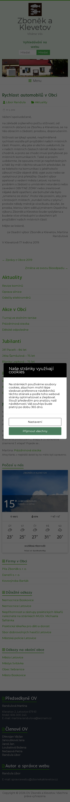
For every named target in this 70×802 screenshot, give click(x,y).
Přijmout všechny (35, 431)
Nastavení (35, 421)
